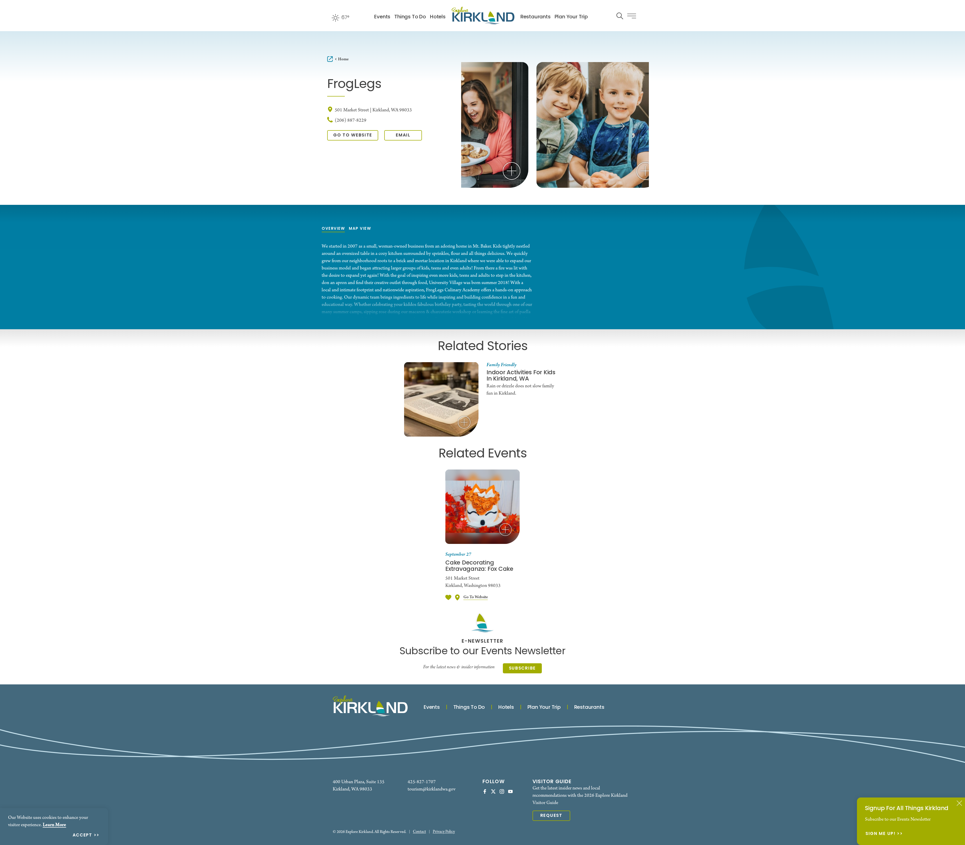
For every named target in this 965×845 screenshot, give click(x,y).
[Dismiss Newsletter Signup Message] (959, 803)
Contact (419, 831)
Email (403, 135)
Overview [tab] (333, 229)
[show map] (457, 597)
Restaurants (535, 17)
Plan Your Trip (571, 17)
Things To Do (410, 17)
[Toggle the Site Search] (619, 15)
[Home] (483, 15)
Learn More (54, 825)
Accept (82, 835)
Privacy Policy (444, 831)
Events (382, 17)
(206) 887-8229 (350, 120)
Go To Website (352, 135)
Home (343, 59)
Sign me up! (880, 834)
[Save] (448, 597)
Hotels (438, 17)
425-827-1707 (422, 782)
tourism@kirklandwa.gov (431, 789)
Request (551, 815)
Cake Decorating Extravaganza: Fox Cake (479, 566)
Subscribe (522, 668)
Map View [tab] (360, 229)
